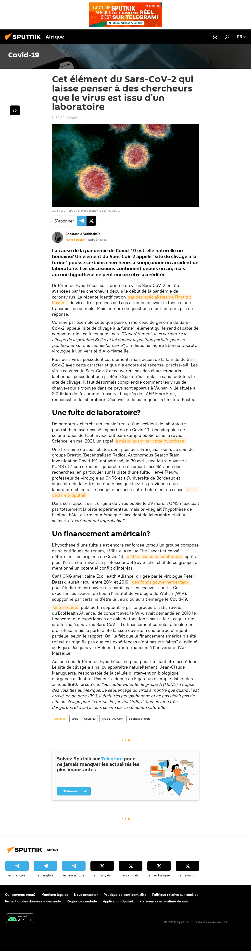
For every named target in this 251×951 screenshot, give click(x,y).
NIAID (71, 210)
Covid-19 (60, 718)
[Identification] (215, 37)
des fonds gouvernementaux (160, 582)
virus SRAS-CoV (112, 718)
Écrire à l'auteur (97, 239)
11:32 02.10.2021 (64, 118)
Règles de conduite (82, 901)
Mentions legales (54, 894)
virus (75, 718)
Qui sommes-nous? (20, 894)
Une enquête (65, 607)
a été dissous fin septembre (154, 556)
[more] (15, 110)
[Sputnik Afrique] (24, 41)
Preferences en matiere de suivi (164, 901)
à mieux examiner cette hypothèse (150, 441)
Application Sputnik (118, 901)
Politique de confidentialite (125, 894)
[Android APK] (20, 919)
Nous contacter (86, 894)
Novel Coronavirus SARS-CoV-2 (99, 210)
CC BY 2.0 (58, 210)
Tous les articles (75, 239)
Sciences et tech (139, 718)
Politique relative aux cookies (175, 894)
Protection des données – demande (33, 901)
